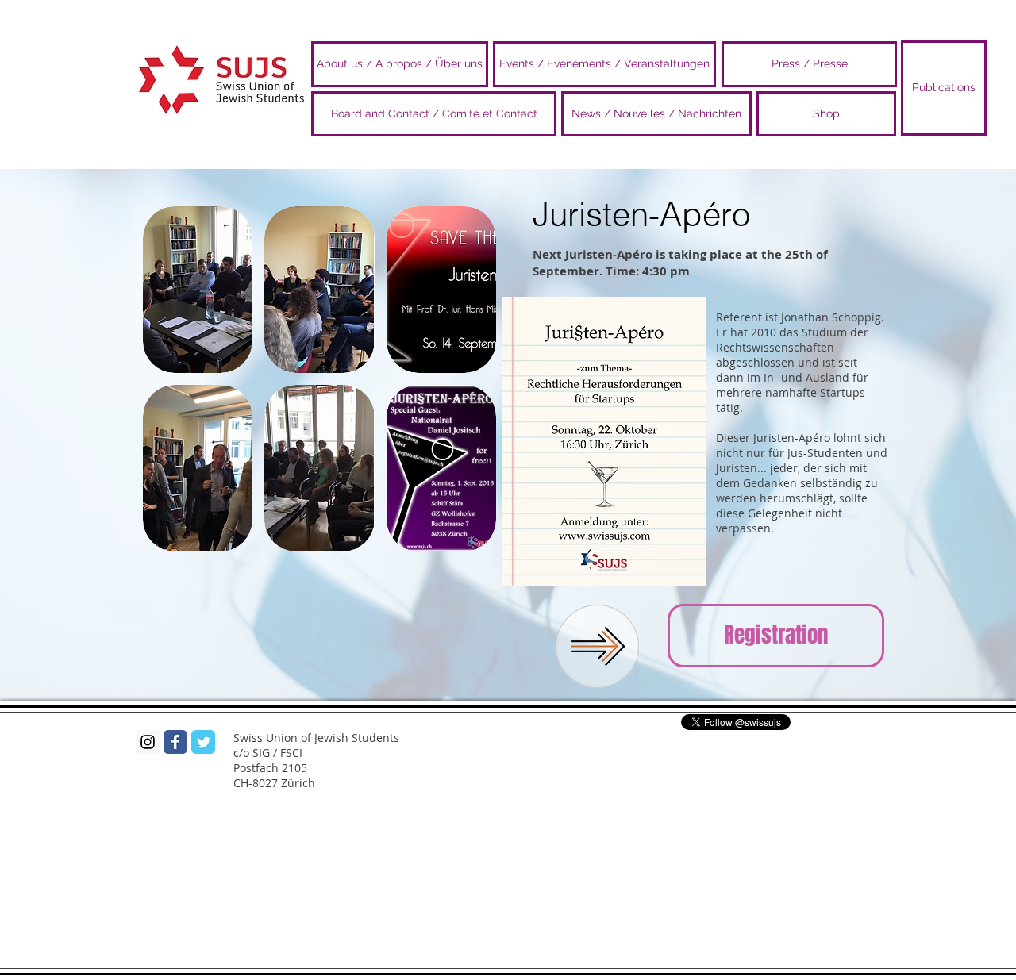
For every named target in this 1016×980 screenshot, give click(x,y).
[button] (197, 289)
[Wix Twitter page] (203, 742)
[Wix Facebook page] (175, 742)
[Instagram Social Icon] (148, 742)
